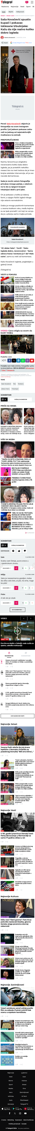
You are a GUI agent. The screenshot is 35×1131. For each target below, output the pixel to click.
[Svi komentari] (13, 551)
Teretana (21, 384)
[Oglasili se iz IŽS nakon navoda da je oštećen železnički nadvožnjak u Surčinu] (7, 874)
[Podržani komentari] (19, 551)
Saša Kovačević (14, 124)
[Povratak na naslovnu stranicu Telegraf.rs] (6, 2)
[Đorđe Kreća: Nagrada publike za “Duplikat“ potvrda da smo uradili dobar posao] (7, 974)
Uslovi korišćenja (5, 376)
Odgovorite (7, 568)
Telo (14, 384)
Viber (4, 370)
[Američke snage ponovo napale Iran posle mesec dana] (7, 886)
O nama (3, 1120)
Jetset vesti (10, 15)
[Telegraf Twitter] (15, 1113)
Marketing (10, 1120)
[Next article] (33, 565)
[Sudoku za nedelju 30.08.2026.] (7, 1060)
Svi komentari (17, 610)
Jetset (3, 15)
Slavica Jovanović (9, 37)
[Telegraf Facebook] (10, 1113)
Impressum (18, 1120)
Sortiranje (5, 551)
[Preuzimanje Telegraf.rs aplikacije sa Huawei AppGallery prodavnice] (29, 1108)
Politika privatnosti (14, 1124)
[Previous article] (1, 565)
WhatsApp (30, 368)
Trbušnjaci (15, 389)
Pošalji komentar (20, 399)
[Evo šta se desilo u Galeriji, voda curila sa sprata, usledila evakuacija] (17, 630)
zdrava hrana (5, 389)
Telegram (10, 370)
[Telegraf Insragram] (20, 1113)
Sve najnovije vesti (17, 716)
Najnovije (9, 724)
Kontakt (24, 1124)
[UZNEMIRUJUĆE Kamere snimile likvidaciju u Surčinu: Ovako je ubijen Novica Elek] (7, 315)
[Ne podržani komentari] (25, 551)
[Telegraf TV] (25, 1113)
